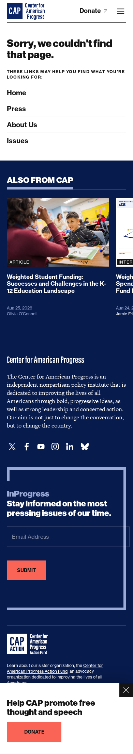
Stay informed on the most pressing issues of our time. (59, 503)
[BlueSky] (84, 446)
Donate (90, 11)
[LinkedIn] (69, 446)
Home (16, 92)
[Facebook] (26, 446)
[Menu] (120, 11)
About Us (22, 124)
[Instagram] (55, 446)
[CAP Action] (29, 644)
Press (16, 108)
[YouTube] (40, 446)
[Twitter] (12, 446)
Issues (17, 140)
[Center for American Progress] (15, 11)
